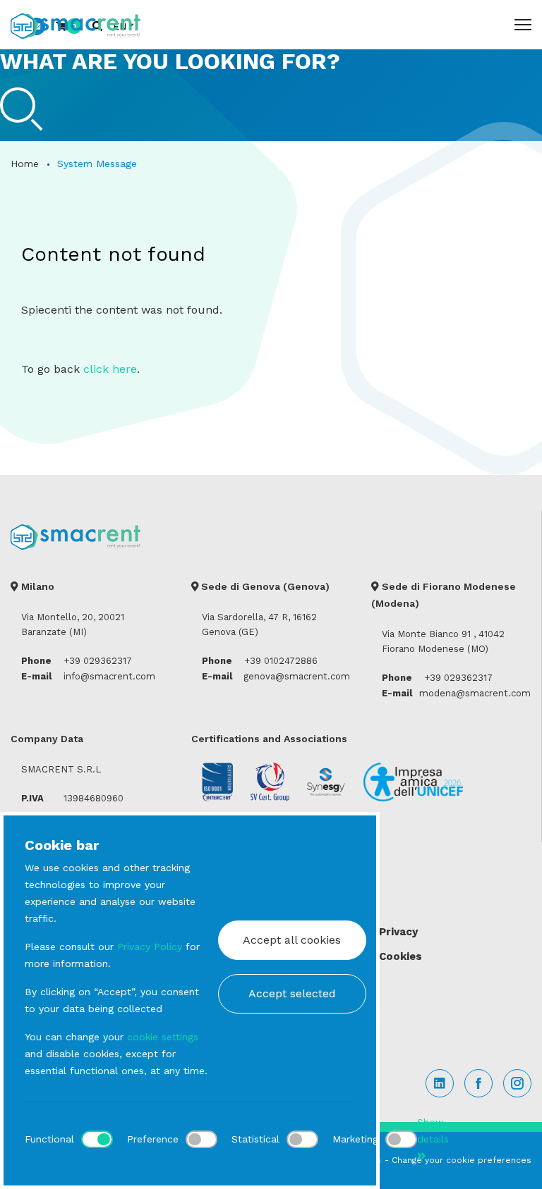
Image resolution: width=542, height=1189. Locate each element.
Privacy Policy (149, 946)
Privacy (398, 931)
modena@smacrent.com (475, 693)
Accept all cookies (292, 940)
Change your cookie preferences (461, 1160)
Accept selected (292, 993)
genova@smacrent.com (296, 676)
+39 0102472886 (281, 660)
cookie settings (162, 1036)
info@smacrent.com (109, 676)
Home (25, 163)
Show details (433, 1130)
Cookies (400, 956)
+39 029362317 (98, 660)
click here (110, 369)
